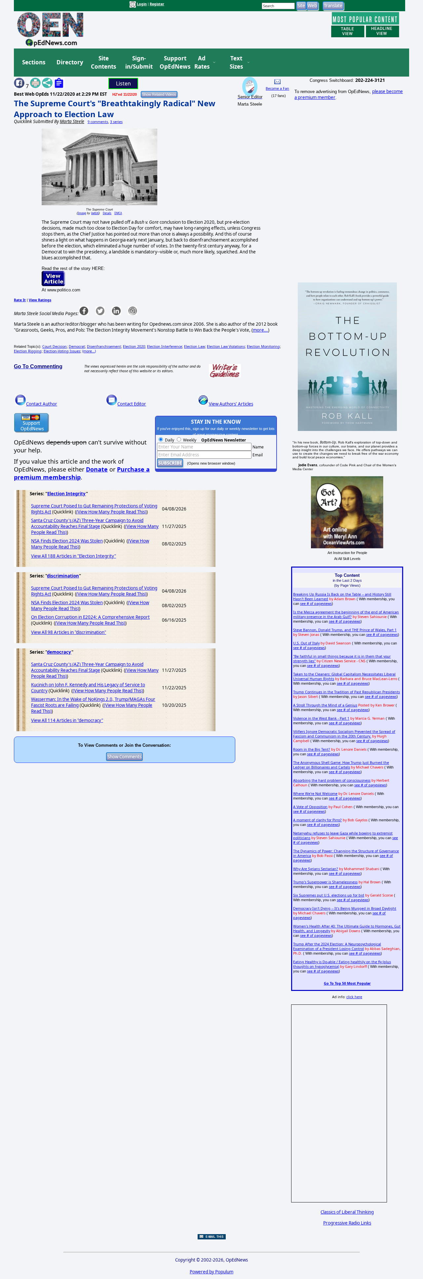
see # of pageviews (316, 603)
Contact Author (41, 404)
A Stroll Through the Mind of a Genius (325, 705)
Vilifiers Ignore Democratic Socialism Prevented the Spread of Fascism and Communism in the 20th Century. (344, 733)
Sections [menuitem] (33, 62)
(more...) (89, 351)
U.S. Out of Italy (306, 643)
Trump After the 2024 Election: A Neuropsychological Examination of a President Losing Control (337, 946)
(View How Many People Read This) (111, 512)
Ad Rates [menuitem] (202, 62)
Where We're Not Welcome (315, 793)
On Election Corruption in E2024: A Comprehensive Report (90, 617)
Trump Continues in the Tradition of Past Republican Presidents (346, 692)
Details (107, 213)
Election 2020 (134, 346)
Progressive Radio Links (347, 1223)
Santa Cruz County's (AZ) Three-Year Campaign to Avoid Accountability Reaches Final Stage (87, 523)
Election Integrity (66, 494)
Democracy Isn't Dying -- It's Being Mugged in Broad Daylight (344, 908)
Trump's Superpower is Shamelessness (325, 882)
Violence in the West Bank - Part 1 (321, 718)
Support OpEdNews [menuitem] (172, 62)
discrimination (63, 576)
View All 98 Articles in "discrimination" (68, 632)
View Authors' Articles (231, 404)
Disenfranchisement (104, 346)
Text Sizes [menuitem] (236, 62)
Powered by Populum (211, 1272)
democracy (59, 652)
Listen (123, 83)
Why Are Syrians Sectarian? (315, 869)
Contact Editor (131, 404)
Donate (97, 469)
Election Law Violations (226, 346)
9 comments (98, 121)
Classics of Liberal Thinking (347, 1212)
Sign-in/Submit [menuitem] (138, 62)
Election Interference (164, 346)
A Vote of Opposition (310, 806)
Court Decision (54, 346)
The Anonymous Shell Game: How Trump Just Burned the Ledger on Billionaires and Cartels (341, 765)
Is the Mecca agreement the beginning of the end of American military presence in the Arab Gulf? (346, 614)
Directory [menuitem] (69, 62)
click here (354, 997)
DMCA (118, 213)
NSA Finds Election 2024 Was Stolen (67, 541)
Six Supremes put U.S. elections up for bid (328, 895)
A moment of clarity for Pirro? (317, 820)
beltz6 (95, 213)
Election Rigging (28, 351)
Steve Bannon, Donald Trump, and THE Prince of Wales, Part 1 (345, 630)
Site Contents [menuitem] (103, 62)
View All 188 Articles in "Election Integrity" (73, 556)
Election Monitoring (263, 346)
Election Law (194, 346)
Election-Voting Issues (62, 351)
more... (260, 330)
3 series (116, 121)
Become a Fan (277, 88)
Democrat (77, 346)
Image (82, 213)
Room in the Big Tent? (311, 749)
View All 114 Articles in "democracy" (67, 720)
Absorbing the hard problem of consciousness (331, 780)
